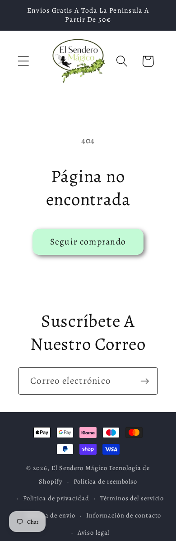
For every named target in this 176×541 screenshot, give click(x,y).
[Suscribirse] (144, 381)
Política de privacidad (56, 498)
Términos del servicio (132, 498)
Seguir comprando (88, 241)
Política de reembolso (105, 481)
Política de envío (50, 515)
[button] (23, 61)
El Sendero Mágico (80, 467)
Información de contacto (123, 515)
